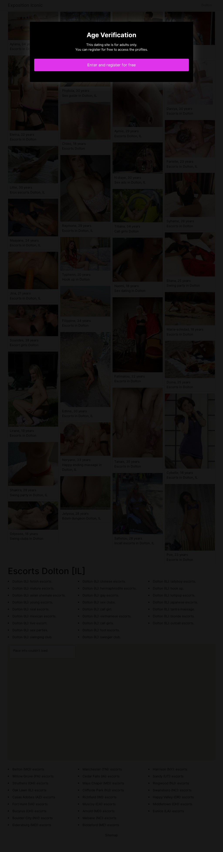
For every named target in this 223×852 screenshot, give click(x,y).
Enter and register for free (111, 65)
